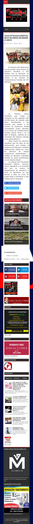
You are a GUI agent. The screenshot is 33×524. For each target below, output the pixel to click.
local (21, 43)
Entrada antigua (25, 259)
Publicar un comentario (12, 255)
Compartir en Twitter (13, 188)
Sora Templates (14, 519)
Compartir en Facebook (14, 183)
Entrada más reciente (9, 259)
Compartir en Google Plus (14, 193)
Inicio (18, 259)
